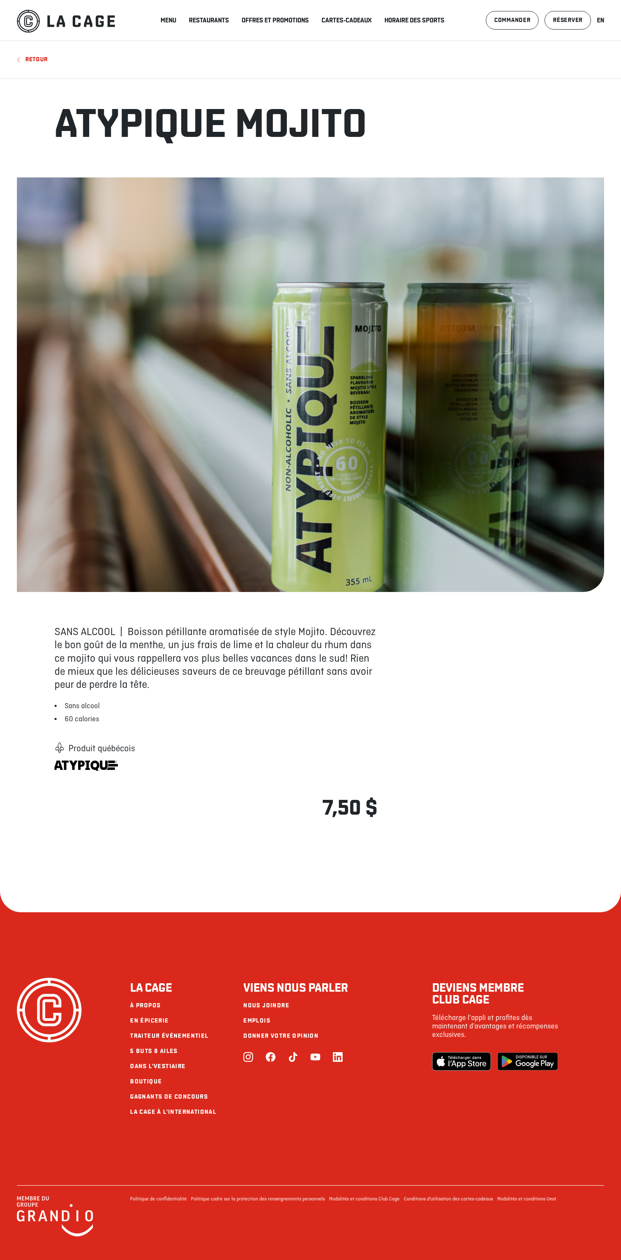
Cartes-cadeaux (346, 20)
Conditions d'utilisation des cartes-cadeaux (448, 1199)
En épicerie (149, 1020)
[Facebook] (270, 1058)
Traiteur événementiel (169, 1035)
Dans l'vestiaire (157, 1066)
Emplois (256, 1020)
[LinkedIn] (338, 1058)
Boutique (146, 1081)
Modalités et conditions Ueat (526, 1199)
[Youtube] (315, 1058)
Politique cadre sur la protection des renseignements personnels (258, 1199)
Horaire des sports (414, 20)
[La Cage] (66, 20)
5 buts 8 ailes (154, 1051)
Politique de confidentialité (158, 1199)
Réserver (568, 20)
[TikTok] (293, 1058)
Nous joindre (266, 1005)
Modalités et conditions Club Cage (364, 1199)
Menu (168, 20)
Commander (512, 20)
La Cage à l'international (173, 1111)
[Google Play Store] (527, 1061)
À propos (145, 1005)
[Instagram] (248, 1058)
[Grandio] (55, 1235)
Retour (36, 59)
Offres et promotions (275, 20)
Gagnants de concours (169, 1096)
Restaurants (209, 20)
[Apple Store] (462, 1061)
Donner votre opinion (281, 1035)
